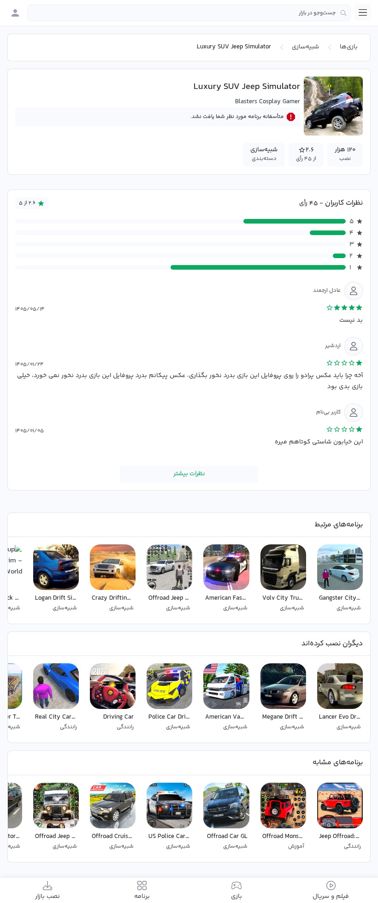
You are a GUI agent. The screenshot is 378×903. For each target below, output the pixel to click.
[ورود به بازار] (15, 13)
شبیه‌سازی (305, 47)
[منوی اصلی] (362, 12)
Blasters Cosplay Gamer (267, 102)
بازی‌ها (349, 47)
